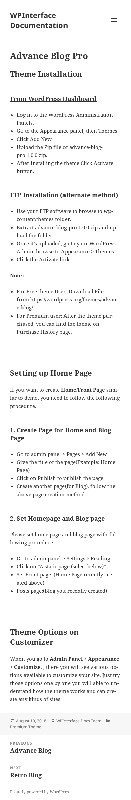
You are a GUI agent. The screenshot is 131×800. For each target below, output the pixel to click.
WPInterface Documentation (39, 20)
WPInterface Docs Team (78, 721)
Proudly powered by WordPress (40, 792)
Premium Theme (25, 727)
